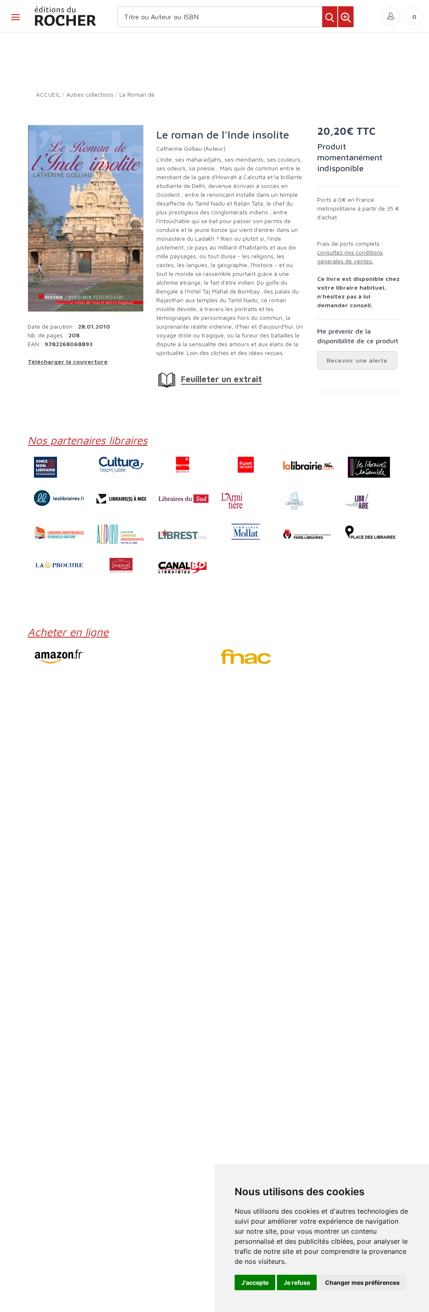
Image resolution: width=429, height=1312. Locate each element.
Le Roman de (137, 94)
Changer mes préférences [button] (362, 1282)
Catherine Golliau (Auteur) (190, 148)
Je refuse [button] (297, 1282)
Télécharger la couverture (68, 361)
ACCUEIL (48, 94)
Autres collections (90, 94)
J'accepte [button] (255, 1282)
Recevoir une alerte (357, 360)
